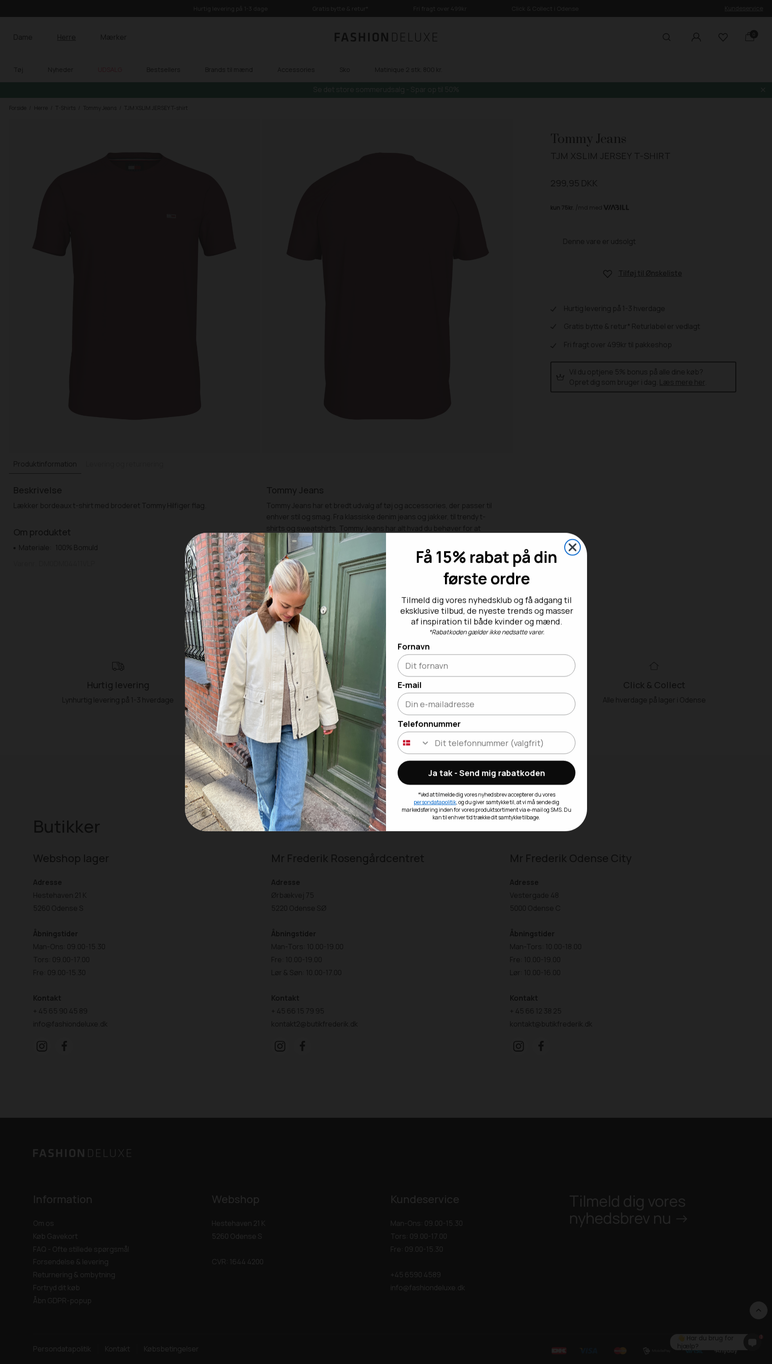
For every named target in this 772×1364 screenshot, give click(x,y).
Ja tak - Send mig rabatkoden (486, 772)
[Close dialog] (572, 547)
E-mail (410, 684)
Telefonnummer (429, 723)
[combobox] (414, 743)
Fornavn (414, 646)
